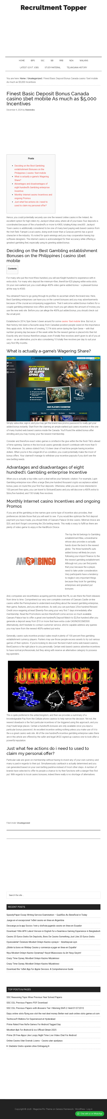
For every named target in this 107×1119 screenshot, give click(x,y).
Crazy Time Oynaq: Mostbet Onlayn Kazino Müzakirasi (33, 958)
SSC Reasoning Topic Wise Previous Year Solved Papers (34, 997)
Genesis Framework (65, 1109)
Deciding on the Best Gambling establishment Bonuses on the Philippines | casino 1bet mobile (30, 169)
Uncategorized (23, 823)
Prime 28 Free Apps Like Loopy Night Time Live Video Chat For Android (41, 1035)
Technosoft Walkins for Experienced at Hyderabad (31, 1019)
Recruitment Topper (53, 7)
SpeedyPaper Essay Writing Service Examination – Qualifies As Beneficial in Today (47, 915)
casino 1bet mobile (71, 321)
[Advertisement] (53, 33)
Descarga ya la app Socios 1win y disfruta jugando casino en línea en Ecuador (44, 925)
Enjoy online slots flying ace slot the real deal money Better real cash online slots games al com (53, 1013)
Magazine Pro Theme (42, 1109)
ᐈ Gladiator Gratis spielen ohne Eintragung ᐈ (28, 1046)
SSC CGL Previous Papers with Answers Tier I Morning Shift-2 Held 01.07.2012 (45, 1008)
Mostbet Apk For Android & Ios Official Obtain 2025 (31, 1030)
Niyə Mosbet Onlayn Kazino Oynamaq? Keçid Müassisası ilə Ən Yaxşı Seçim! (44, 953)
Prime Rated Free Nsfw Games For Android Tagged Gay (34, 1024)
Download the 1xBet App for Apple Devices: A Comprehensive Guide (40, 969)
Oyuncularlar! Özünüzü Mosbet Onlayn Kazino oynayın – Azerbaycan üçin (42, 942)
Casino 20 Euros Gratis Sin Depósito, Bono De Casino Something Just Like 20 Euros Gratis (51, 936)
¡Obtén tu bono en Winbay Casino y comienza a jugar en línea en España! (41, 947)
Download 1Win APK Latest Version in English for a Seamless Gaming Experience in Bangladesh (53, 931)
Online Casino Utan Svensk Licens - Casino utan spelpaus (35, 1040)
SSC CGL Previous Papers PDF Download (27, 1002)
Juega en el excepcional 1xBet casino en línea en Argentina (35, 920)
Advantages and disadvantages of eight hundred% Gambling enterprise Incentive (32, 187)
